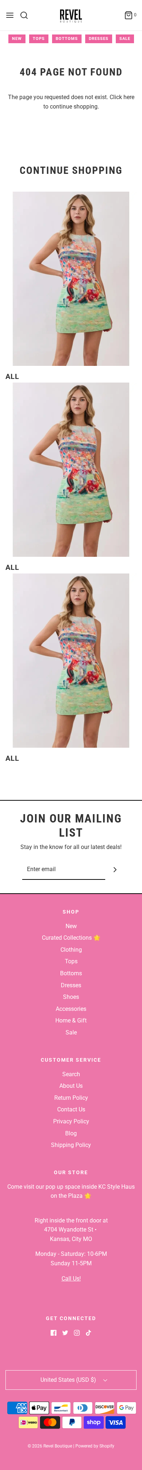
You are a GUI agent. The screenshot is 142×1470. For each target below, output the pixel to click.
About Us (71, 1085)
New (17, 38)
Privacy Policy (71, 1121)
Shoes (71, 996)
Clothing (71, 949)
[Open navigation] (10, 15)
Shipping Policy (71, 1145)
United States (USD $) (69, 1379)
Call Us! (71, 1278)
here (128, 97)
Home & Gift (71, 1020)
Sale (124, 38)
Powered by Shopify (94, 1446)
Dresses (99, 38)
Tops (39, 38)
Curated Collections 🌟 (71, 937)
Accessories (71, 1008)
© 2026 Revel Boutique (50, 1446)
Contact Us (71, 1109)
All (12, 376)
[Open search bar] (27, 15)
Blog (71, 1133)
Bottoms (67, 38)
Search (71, 1074)
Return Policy (71, 1097)
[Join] (115, 870)
